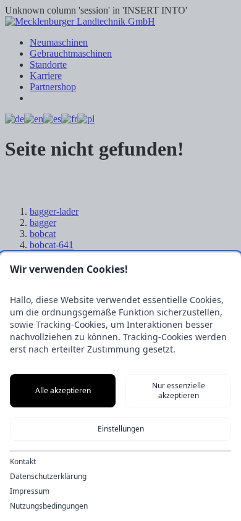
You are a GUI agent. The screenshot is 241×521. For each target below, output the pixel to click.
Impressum (29, 491)
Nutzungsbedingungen (49, 506)
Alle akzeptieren (63, 390)
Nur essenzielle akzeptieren (178, 390)
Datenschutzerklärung (48, 476)
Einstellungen (121, 428)
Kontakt (23, 462)
